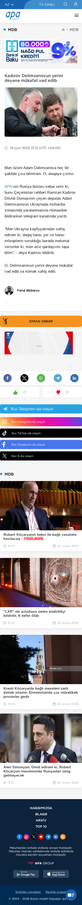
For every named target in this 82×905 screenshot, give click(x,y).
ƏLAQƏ (41, 814)
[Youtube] (41, 837)
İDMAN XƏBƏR (41, 321)
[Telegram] (48, 837)
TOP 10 (41, 826)
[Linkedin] (55, 837)
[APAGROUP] (41, 863)
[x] (33, 837)
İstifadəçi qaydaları (28, 892)
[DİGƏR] (75, 16)
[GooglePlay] (26, 874)
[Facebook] (19, 837)
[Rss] (63, 837)
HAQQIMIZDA (41, 808)
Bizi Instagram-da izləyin (28, 422)
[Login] (75, 4)
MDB (74, 30)
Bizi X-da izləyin (22, 456)
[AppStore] (56, 874)
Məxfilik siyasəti (56, 892)
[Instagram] (26, 837)
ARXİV (41, 820)
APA (8, 186)
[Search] (65, 4)
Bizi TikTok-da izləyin (26, 433)
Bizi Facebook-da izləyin (28, 444)
